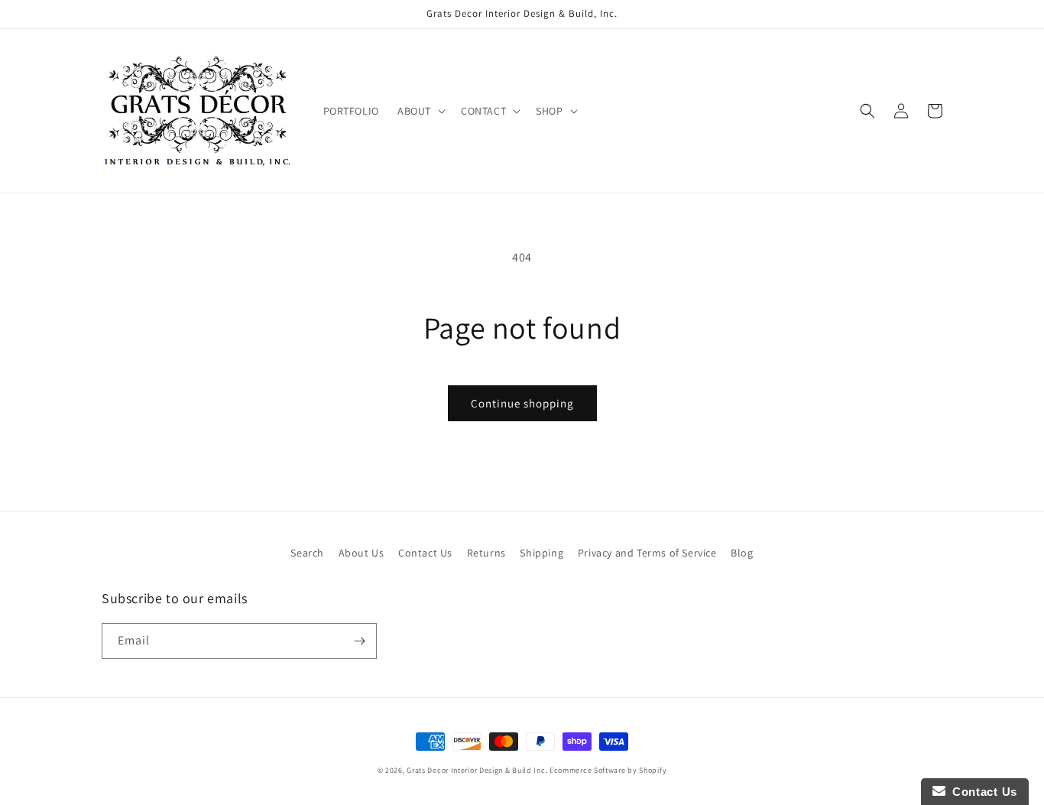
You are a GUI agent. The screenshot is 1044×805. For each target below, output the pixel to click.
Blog (742, 553)
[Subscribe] (359, 641)
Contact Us (425, 553)
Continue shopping (522, 403)
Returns (486, 553)
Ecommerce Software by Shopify (608, 770)
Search (307, 553)
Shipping (541, 553)
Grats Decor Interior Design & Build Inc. (477, 770)
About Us (361, 553)
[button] (420, 111)
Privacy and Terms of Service (647, 553)
